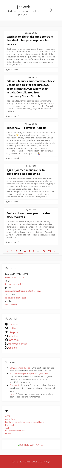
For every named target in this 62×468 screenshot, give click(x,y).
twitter (13, 328)
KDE (7, 427)
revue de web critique (17, 275)
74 (43, 250)
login (48, 461)
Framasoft (14, 385)
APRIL (8, 416)
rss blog (12, 347)
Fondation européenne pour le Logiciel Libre (29, 373)
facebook (14, 339)
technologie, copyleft (14, 282)
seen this (13, 336)
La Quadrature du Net (20, 367)
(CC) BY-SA (17, 461)
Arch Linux (10, 419)
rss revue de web (17, 343)
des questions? (12, 302)
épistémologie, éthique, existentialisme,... (23, 289)
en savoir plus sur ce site (16, 295)
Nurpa (12, 394)
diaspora (13, 332)
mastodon (13, 324)
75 (49, 250)
